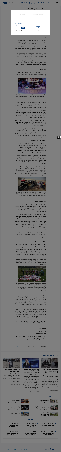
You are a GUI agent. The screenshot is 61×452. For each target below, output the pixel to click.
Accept (22, 27)
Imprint (19, 33)
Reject (38, 27)
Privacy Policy (42, 19)
